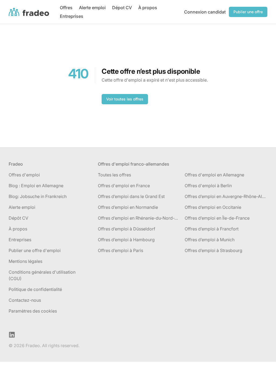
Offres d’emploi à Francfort (212, 229)
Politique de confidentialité (35, 289)
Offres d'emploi (24, 174)
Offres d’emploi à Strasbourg (213, 250)
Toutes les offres (114, 174)
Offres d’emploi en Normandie (128, 207)
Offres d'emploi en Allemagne (214, 174)
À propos (147, 7)
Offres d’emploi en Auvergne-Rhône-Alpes (226, 196)
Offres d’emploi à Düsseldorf (126, 229)
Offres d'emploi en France (124, 185)
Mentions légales (25, 261)
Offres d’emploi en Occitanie (213, 207)
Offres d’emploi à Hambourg (126, 239)
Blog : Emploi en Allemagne (36, 185)
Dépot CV (122, 7)
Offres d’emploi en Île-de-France (217, 218)
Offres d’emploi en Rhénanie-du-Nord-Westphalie (139, 218)
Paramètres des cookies (33, 311)
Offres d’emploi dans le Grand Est (131, 196)
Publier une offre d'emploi (35, 250)
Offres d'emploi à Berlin (208, 185)
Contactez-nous (25, 300)
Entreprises (71, 16)
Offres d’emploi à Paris (120, 250)
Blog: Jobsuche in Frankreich (38, 196)
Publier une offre (248, 11)
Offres (66, 7)
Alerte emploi (92, 7)
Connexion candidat (205, 12)
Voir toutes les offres (124, 99)
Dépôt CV (18, 218)
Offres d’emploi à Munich (209, 239)
